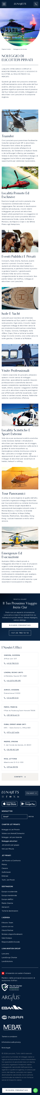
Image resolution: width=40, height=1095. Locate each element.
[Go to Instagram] (3, 797)
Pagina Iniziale (6, 49)
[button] (36, 4)
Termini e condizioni (9, 1037)
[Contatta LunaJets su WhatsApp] (35, 1090)
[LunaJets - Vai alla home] (20, 4)
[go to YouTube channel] (10, 797)
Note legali (6, 1048)
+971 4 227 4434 (13, 732)
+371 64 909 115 (12, 767)
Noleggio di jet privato (20, 49)
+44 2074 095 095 (14, 681)
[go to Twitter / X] (14, 797)
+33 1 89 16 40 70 (13, 715)
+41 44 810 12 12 (12, 698)
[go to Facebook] (7, 797)
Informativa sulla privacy (11, 1042)
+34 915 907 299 (13, 750)
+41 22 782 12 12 (20, 633)
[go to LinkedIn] (18, 797)
